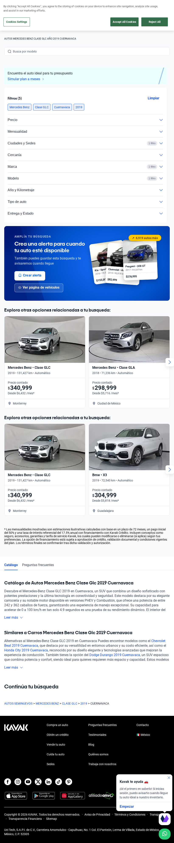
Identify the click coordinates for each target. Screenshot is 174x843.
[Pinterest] (68, 781)
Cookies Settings (16, 21)
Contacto (142, 725)
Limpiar (153, 98)
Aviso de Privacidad (97, 814)
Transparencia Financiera (25, 818)
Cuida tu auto (56, 754)
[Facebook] (7, 781)
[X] (38, 781)
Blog (91, 744)
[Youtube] (28, 781)
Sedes (51, 764)
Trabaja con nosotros (102, 764)
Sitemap (51, 818)
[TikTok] (58, 781)
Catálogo (11, 565)
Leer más (11, 617)
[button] (19, 107)
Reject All (154, 21)
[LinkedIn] (48, 781)
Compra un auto (57, 725)
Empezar (127, 806)
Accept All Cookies (124, 21)
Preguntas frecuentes (38, 565)
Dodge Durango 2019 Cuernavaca (114, 655)
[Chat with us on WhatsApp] (164, 834)
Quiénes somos (98, 754)
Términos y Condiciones (129, 814)
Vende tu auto (56, 744)
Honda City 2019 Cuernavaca (26, 650)
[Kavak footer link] (16, 744)
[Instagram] (17, 781)
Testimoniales (97, 734)
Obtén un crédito (58, 734)
